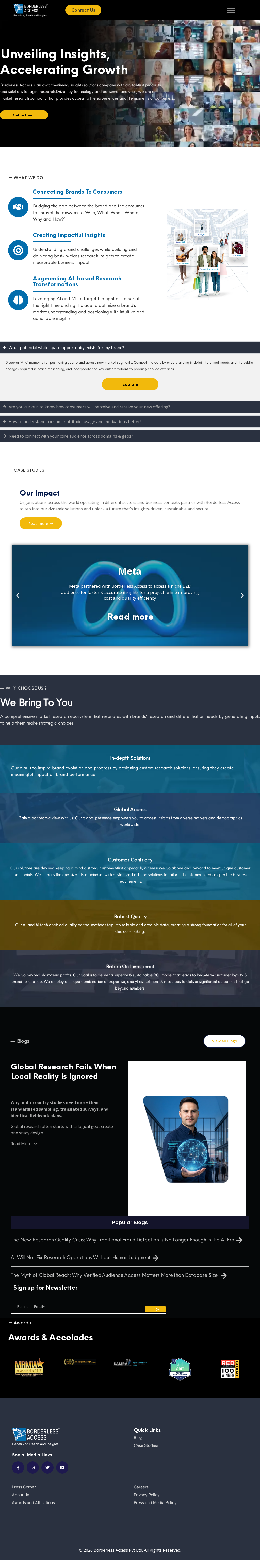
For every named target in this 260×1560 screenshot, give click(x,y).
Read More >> (24, 1143)
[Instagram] (33, 1467)
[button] (17, 595)
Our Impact (39, 493)
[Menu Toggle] (230, 10)
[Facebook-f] (18, 1467)
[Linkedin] (62, 1467)
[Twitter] (47, 1467)
